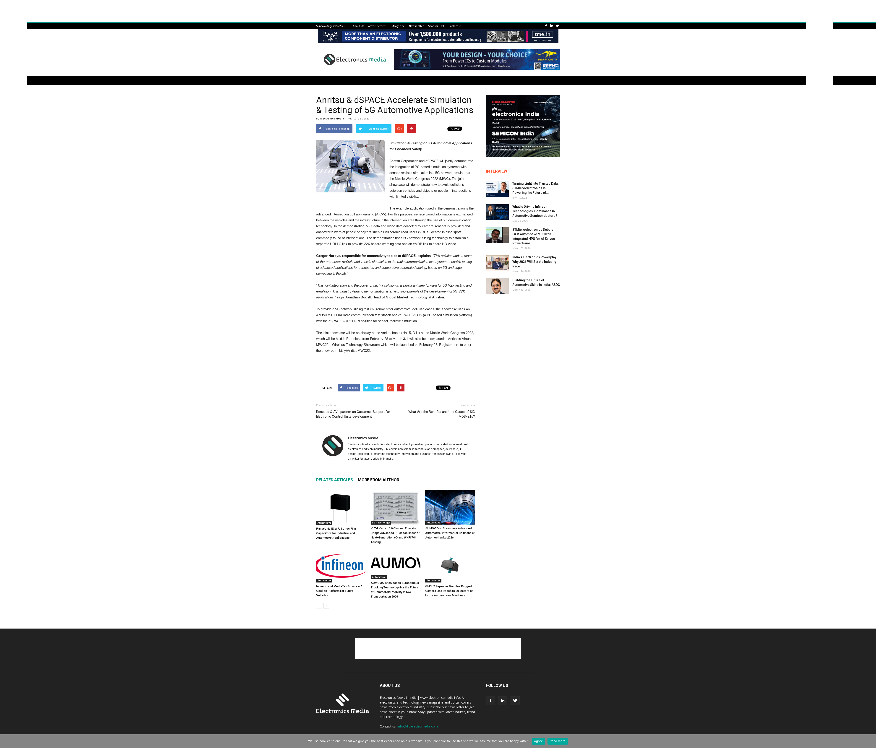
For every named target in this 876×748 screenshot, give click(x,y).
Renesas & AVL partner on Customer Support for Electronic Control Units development (353, 414)
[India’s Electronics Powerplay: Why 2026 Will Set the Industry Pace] (497, 263)
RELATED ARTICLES (334, 479)
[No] (870, 741)
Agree (538, 741)
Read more (558, 741)
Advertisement (377, 26)
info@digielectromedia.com (417, 726)
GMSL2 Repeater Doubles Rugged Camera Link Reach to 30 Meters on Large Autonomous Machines (449, 591)
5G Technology (381, 522)
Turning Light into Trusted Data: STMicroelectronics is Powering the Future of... (535, 188)
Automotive (324, 522)
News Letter (416, 26)
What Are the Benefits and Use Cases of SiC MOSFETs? (441, 414)
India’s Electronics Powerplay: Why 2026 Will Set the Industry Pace (534, 261)
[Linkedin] (551, 26)
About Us (358, 26)
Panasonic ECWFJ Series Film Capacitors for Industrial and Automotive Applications (336, 533)
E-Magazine (398, 26)
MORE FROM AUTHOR (378, 479)
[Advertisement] (395, 366)
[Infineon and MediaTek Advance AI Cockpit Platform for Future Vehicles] (341, 565)
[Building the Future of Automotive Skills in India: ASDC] (497, 286)
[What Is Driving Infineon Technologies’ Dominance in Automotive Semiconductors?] (497, 212)
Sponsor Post (436, 26)
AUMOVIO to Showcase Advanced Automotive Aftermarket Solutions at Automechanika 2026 (449, 533)
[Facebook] (545, 26)
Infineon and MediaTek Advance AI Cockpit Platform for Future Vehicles (339, 591)
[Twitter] (557, 26)
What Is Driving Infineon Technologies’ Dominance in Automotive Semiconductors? (534, 211)
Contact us (454, 26)
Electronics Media (332, 118)
